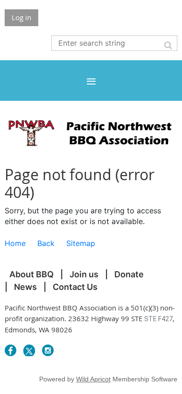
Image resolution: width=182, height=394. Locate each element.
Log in (21, 17)
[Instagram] (48, 350)
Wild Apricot (93, 379)
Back (46, 243)
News (25, 287)
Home (15, 243)
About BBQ (31, 274)
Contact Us (75, 287)
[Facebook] (10, 350)
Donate (129, 274)
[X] (29, 350)
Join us (84, 274)
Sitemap (80, 243)
